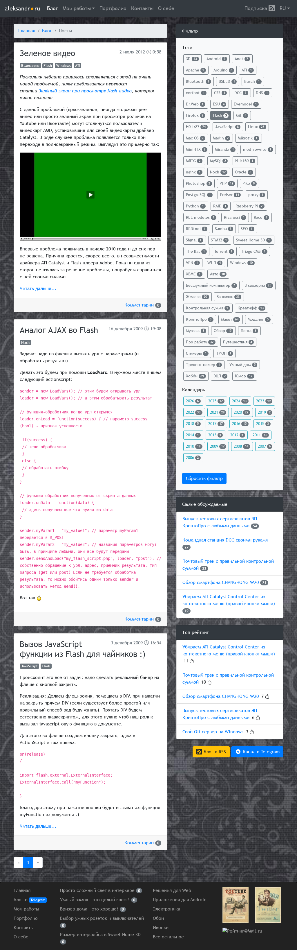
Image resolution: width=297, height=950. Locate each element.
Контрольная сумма (207, 308)
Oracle (243, 172)
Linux (256, 126)
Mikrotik (247, 138)
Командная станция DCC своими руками (225, 540)
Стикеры (196, 353)
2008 (241, 446)
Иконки (161, 927)
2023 (263, 401)
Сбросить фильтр (204, 478)
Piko (248, 183)
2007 (264, 446)
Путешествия (237, 342)
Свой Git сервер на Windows (212, 731)
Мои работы (26, 909)
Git (241, 115)
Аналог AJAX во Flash (59, 330)
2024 (239, 401)
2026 (192, 401)
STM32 (219, 240)
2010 (193, 446)
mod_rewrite (257, 149)
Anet (241, 58)
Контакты (142, 8)
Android (216, 58)
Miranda (224, 149)
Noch (218, 172)
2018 (192, 423)
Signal (193, 240)
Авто (217, 274)
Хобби (195, 376)
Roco (260, 217)
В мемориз (30, 66)
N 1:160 (244, 160)
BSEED (227, 81)
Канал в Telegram (260, 751)
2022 (193, 412)
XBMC (193, 274)
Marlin (221, 138)
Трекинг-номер (203, 364)
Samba (223, 228)
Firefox (194, 115)
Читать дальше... (38, 288)
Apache (195, 70)
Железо (196, 296)
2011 (260, 435)
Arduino (222, 70)
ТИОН (223, 353)
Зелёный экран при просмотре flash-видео (85, 91)
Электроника (166, 909)
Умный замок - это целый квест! (97, 899)
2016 (239, 423)
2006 (192, 457)
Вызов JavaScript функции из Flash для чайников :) (82, 649)
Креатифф (251, 308)
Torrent (223, 251)
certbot (195, 92)
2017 (215, 423)
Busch (252, 81)
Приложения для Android (180, 899)
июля (128, 52)
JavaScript (29, 666)
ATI (77, 66)
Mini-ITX (195, 149)
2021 (217, 412)
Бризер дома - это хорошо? (92, 909)
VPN (192, 262)
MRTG (193, 160)
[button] (78, 8)
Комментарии (141, 305)
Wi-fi (214, 262)
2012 (140, 52)
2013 (214, 435)
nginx (193, 172)
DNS (262, 92)
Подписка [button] (257, 8)
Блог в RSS (214, 751)
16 (110, 328)
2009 (138, 328)
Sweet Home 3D (253, 240)
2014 (192, 435)
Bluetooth (197, 81)
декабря (123, 328)
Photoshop (198, 183)
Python (195, 206)
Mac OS (194, 138)
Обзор (222, 330)
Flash (48, 66)
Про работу (199, 342)
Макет (229, 319)
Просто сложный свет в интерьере (100, 890)
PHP (226, 183)
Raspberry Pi (249, 206)
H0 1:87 (196, 126)
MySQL (218, 160)
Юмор (243, 376)
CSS (219, 92)
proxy (255, 194)
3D (191, 58)
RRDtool (195, 228)
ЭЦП (219, 376)
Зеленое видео (47, 53)
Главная (26, 30)
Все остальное (168, 937)
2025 (215, 401)
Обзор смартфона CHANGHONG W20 (220, 582)
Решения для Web (172, 890)
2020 (241, 412)
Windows (63, 66)
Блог (52, 8)
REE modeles (200, 217)
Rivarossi (234, 217)
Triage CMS (253, 251)
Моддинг (258, 319)
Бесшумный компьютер (210, 285)
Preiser (229, 194)
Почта (248, 330)
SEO (246, 228)
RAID (219, 206)
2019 (264, 412)
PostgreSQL (198, 194)
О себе (166, 8)
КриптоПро (198, 319)
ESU (218, 104)
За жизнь (228, 296)
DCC (240, 92)
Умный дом (242, 364)
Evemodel (245, 104)
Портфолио (112, 8)
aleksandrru (22, 8)
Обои (158, 918)
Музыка (195, 330)
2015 (262, 423)
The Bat (195, 251)
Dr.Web (194, 104)
